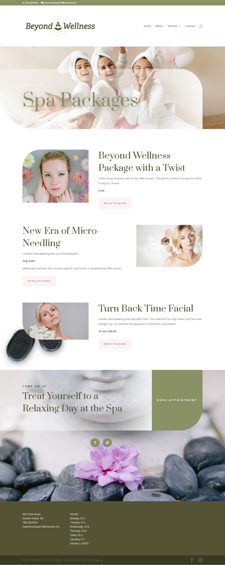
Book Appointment (177, 400)
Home (147, 26)
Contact (190, 26)
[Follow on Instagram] (107, 442)
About (159, 26)
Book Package (115, 203)
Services (172, 26)
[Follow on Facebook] (95, 442)
